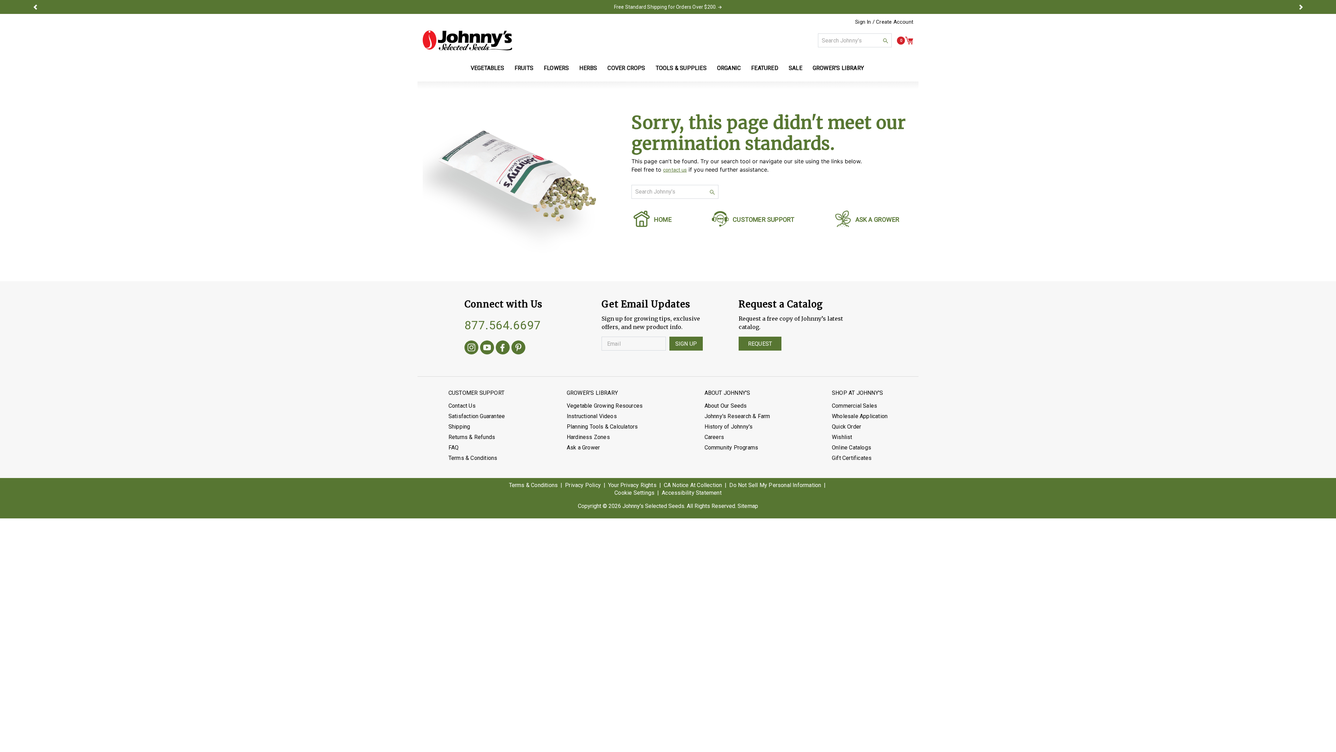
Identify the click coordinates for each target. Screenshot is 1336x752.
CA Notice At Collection (693, 485)
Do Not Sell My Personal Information (775, 485)
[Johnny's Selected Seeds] (467, 40)
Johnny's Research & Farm (737, 416)
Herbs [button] (588, 68)
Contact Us (462, 405)
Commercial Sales (854, 405)
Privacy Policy (583, 485)
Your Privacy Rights (632, 485)
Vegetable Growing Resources (605, 405)
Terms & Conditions (473, 458)
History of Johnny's (729, 426)
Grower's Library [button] (839, 68)
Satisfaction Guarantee (476, 416)
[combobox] (855, 40)
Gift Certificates (852, 458)
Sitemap (748, 506)
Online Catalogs (851, 447)
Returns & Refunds (471, 437)
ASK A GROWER (877, 219)
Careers (714, 437)
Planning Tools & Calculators (602, 426)
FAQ (453, 447)
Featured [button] (764, 68)
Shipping (459, 426)
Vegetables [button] (487, 68)
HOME (663, 219)
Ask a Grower (583, 447)
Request (760, 343)
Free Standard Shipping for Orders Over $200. (665, 7)
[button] (35, 7)
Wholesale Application (860, 416)
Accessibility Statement (692, 492)
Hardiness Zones (588, 437)
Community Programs (731, 447)
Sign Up (686, 343)
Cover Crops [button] (626, 68)
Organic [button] (729, 68)
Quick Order (846, 426)
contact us (675, 170)
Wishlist (842, 437)
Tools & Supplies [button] (681, 68)
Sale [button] (795, 68)
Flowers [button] (556, 68)
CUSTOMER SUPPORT (763, 219)
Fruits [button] (524, 68)
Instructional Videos (592, 416)
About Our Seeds (726, 405)
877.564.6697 (502, 325)
